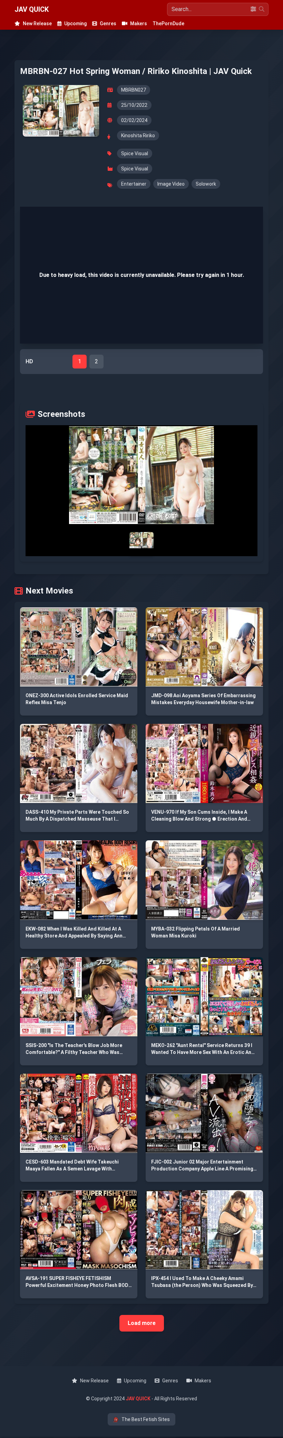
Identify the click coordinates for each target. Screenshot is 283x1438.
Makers (138, 23)
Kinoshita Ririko (138, 135)
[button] (141, 475)
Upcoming (75, 23)
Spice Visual (134, 153)
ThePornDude (168, 23)
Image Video (171, 184)
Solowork (206, 184)
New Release (37, 23)
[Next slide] (203, 475)
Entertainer (133, 184)
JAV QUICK (31, 9)
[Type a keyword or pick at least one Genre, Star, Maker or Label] (261, 9)
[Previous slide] (79, 475)
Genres (108, 23)
